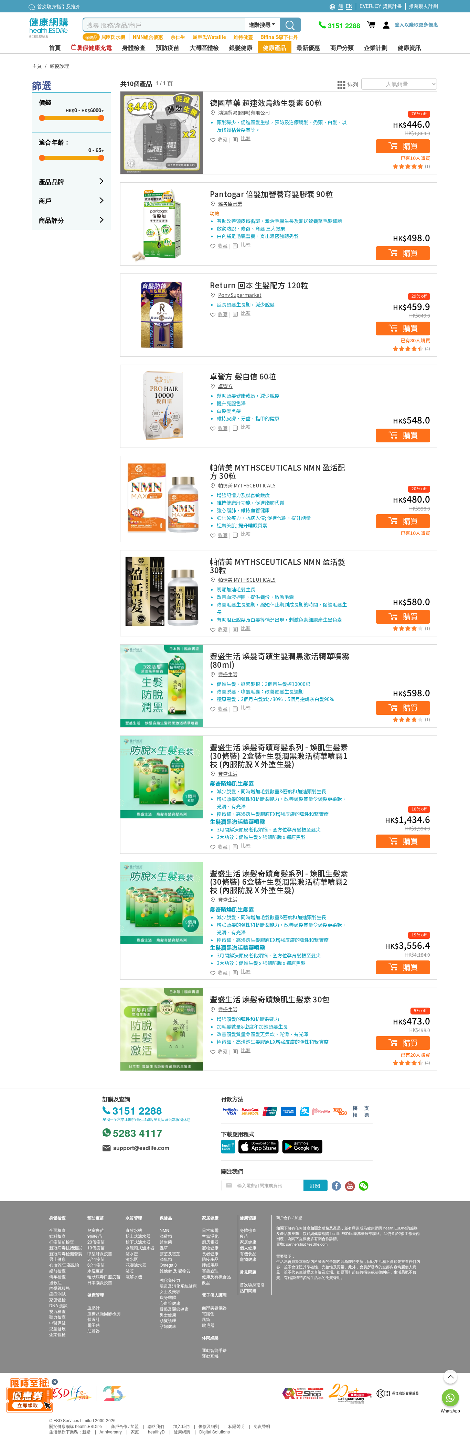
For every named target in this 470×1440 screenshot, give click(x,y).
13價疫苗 (96, 1247)
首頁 (55, 48)
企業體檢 (57, 1334)
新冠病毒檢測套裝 (65, 1253)
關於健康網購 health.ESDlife (75, 1426)
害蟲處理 (210, 1271)
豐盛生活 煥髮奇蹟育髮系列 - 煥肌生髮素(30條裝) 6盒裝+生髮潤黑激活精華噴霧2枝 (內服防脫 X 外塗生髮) (279, 881)
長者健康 (210, 1253)
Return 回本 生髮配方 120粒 (259, 284)
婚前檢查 (57, 1271)
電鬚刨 (208, 1313)
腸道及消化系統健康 (178, 1286)
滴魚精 (166, 1259)
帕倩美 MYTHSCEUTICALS (247, 485)
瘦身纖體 (168, 1297)
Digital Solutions (214, 1431)
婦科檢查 (57, 1236)
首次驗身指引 (252, 1284)
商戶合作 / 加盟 (125, 1426)
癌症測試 (57, 1294)
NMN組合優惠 (148, 36)
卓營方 (225, 386)
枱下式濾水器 (138, 1242)
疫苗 (244, 1236)
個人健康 (248, 1247)
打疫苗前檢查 (61, 1242)
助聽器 (93, 1330)
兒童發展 (57, 1328)
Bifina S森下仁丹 (279, 36)
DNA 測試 (58, 1305)
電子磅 (93, 1325)
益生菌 (166, 1242)
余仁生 (178, 36)
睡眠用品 (210, 1265)
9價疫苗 (94, 1236)
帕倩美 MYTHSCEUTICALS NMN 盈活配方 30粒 (277, 471)
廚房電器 (210, 1242)
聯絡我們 (156, 1426)
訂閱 (315, 1185)
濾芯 (130, 1271)
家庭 (135, 1431)
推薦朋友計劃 (423, 5)
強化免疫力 (170, 1280)
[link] (161, 133)
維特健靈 (243, 36)
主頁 (37, 65)
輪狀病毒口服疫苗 (103, 1276)
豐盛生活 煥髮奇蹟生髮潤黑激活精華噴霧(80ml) (279, 659)
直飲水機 (134, 1230)
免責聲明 (262, 1426)
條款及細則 (209, 1426)
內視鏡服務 (59, 1288)
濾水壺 (132, 1253)
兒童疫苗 (95, 1230)
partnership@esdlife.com (307, 1244)
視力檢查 (57, 1311)
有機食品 (248, 1253)
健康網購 (182, 1431)
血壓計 (93, 1307)
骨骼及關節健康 (174, 1309)
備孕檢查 (57, 1276)
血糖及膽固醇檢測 (103, 1313)
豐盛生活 (227, 674)
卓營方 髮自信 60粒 (243, 376)
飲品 (206, 1282)
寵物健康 (210, 1247)
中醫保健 (57, 1322)
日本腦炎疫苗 (99, 1282)
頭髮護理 (59, 65)
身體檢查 (248, 1230)
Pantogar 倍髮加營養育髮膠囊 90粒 (271, 193)
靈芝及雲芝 (170, 1253)
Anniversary (110, 1431)
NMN (164, 1230)
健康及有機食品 (216, 1276)
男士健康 (57, 1259)
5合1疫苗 (96, 1259)
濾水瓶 (132, 1259)
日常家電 (210, 1230)
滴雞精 (166, 1236)
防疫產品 (210, 1259)
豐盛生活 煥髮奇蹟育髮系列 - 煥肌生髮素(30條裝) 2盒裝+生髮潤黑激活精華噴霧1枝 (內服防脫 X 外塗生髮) (279, 755)
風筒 (206, 1319)
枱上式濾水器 (138, 1236)
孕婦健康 (168, 1326)
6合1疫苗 (96, 1265)
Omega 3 (168, 1265)
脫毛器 (208, 1325)
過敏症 (55, 1282)
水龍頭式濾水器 (140, 1247)
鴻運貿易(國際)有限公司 (244, 112)
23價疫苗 (96, 1242)
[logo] (49, 38)
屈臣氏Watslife (209, 36)
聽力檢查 (57, 1317)
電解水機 (134, 1276)
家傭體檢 (57, 1299)
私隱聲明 (236, 1426)
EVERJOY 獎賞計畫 (381, 5)
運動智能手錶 (214, 1350)
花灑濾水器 (136, 1265)
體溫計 (93, 1319)
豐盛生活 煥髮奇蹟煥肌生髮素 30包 (270, 998)
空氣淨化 (210, 1236)
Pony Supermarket (239, 294)
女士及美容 (170, 1291)
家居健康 (248, 1242)
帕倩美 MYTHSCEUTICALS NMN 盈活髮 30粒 (277, 565)
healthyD (156, 1431)
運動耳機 (210, 1356)
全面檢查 (57, 1230)
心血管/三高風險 (64, 1265)
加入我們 (181, 1426)
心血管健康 (170, 1303)
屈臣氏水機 (113, 36)
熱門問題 (248, 1290)
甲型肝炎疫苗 (99, 1253)
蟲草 (164, 1247)
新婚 (86, 1431)
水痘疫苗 (95, 1271)
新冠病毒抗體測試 (65, 1247)
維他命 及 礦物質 (175, 1271)
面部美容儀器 (214, 1307)
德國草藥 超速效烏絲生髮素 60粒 (266, 102)
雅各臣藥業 (230, 203)
